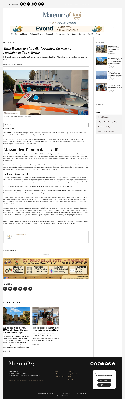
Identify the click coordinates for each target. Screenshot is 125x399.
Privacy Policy (32, 380)
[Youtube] (35, 4)
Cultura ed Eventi (36, 34)
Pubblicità (77, 4)
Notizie (14, 34)
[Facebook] (21, 4)
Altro (98, 34)
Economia (50, 34)
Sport (74, 34)
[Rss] (32, 4)
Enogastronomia (62, 34)
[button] (5, 289)
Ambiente (23, 34)
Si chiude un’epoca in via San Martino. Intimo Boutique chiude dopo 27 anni (45, 328)
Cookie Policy (40, 380)
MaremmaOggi (21, 234)
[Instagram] (28, 4)
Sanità (90, 34)
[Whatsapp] (42, 4)
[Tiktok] (39, 4)
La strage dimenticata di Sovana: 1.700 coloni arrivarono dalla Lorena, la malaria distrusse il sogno (16, 330)
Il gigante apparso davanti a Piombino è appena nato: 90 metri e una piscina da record (115, 74)
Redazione (85, 4)
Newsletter (68, 4)
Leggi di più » (111, 53)
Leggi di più (6, 351)
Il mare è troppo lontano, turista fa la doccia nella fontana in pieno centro (114, 48)
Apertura (6, 42)
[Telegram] (24, 4)
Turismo (82, 34)
